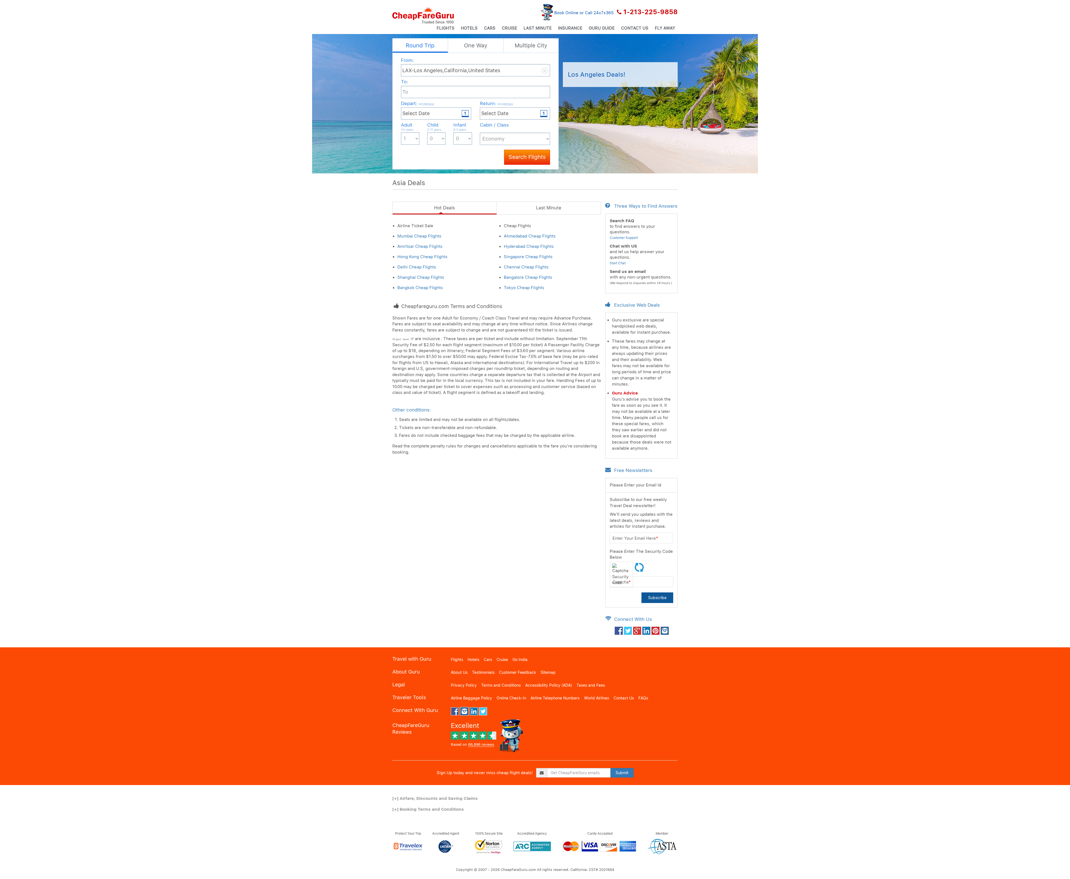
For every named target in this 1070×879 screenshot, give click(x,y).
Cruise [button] (509, 28)
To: (404, 81)
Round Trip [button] (420, 45)
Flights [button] (445, 28)
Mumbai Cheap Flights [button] (419, 236)
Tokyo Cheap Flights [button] (524, 287)
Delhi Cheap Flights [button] (416, 267)
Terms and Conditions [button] (501, 685)
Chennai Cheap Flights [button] (526, 267)
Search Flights (527, 157)
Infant (459, 126)
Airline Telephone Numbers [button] (555, 698)
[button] (423, 15)
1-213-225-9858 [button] (650, 12)
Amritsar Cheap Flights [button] (419, 246)
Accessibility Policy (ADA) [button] (548, 685)
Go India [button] (519, 659)
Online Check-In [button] (511, 698)
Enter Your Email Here (635, 538)
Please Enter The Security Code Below (641, 554)
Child (434, 126)
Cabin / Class (494, 125)
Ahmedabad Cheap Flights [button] (530, 236)
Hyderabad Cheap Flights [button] (529, 246)
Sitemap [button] (548, 672)
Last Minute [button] (538, 28)
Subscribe (657, 597)
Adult (407, 126)
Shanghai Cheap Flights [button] (420, 277)
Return (496, 103)
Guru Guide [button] (602, 28)
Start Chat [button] (618, 263)
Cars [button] (489, 28)
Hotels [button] (469, 28)
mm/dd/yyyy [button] (426, 104)
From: (407, 60)
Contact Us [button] (634, 28)
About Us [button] (459, 672)
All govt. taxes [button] (400, 339)
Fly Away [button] (665, 28)
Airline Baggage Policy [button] (471, 698)
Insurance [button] (570, 28)
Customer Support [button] (624, 238)
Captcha (621, 582)
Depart (417, 103)
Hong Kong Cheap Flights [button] (422, 256)
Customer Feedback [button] (517, 672)
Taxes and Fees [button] (591, 685)
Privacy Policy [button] (464, 685)
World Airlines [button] (596, 698)
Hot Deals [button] (444, 207)
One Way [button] (475, 45)
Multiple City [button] (531, 45)
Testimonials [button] (483, 672)
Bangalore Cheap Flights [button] (528, 277)
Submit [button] (622, 773)
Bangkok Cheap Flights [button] (420, 287)
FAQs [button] (643, 698)
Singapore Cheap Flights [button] (528, 256)
